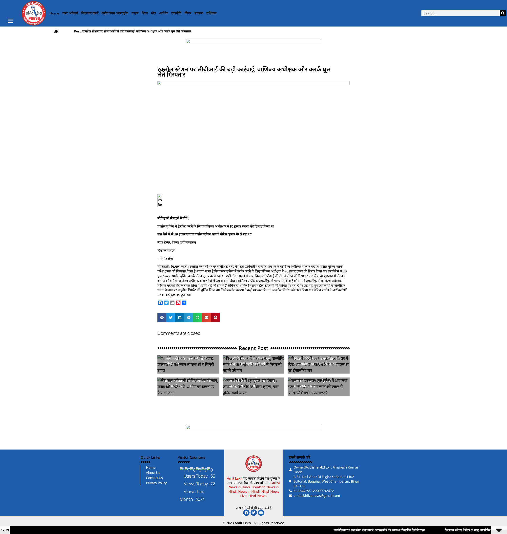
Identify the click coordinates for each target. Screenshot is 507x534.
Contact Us (154, 477)
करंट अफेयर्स (70, 13)
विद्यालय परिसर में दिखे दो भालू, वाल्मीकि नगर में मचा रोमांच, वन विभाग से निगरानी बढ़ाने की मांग (250, 358)
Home (54, 13)
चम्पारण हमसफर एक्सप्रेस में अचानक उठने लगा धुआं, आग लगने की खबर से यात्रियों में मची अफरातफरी (313, 378)
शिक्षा (145, 13)
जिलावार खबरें (89, 13)
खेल (153, 13)
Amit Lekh (172, 371)
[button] (161, 317)
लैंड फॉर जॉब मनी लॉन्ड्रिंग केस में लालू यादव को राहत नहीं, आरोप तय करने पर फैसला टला (187, 381)
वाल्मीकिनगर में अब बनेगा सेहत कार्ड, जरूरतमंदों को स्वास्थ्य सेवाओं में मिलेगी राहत (187, 358)
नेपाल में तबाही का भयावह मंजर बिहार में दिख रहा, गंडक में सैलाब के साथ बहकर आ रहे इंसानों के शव (317, 358)
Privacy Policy (156, 483)
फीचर (188, 13)
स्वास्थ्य (198, 13)
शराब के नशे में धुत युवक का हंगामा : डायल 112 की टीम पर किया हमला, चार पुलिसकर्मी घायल (252, 381)
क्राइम (135, 13)
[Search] (503, 13)
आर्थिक (163, 13)
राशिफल (211, 13)
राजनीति (176, 13)
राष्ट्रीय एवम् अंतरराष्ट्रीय (115, 13)
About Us (153, 472)
